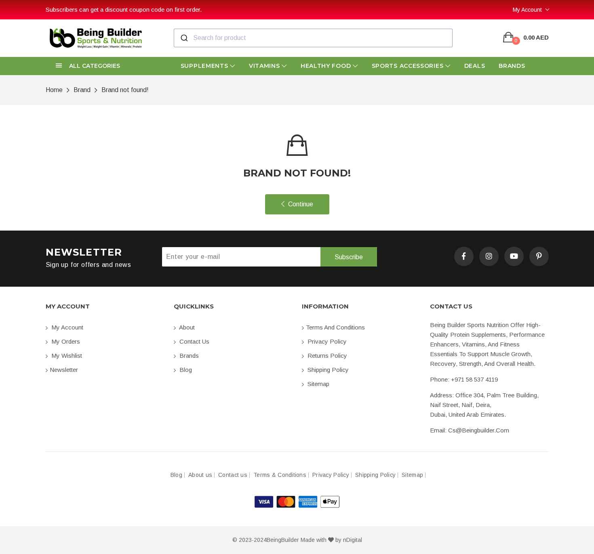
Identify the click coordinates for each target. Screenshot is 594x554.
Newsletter (64, 369)
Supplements (205, 65)
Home (54, 89)
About (186, 327)
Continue (299, 204)
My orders (65, 341)
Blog (185, 369)
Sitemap (317, 383)
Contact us (193, 341)
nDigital (352, 540)
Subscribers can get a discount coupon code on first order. (124, 9)
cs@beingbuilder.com (478, 430)
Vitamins (265, 65)
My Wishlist (66, 355)
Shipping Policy (327, 369)
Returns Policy (326, 355)
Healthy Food (327, 65)
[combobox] (313, 38)
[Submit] (183, 38)
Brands (512, 65)
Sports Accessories (408, 65)
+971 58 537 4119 (474, 379)
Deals (474, 65)
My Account (527, 9)
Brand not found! (125, 89)
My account (66, 327)
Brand (82, 89)
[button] (105, 66)
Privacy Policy (326, 341)
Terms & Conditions (279, 475)
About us (200, 475)
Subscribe (349, 257)
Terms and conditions (335, 327)
